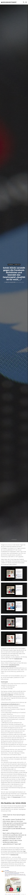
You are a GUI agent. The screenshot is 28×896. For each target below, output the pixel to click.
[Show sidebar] (26, 2)
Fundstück (17, 264)
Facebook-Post (18, 658)
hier (24, 851)
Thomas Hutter (16, 797)
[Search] (24, 2)
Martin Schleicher (10, 282)
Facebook (10, 264)
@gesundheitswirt (9, 2)
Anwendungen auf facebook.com (10, 704)
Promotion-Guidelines (7, 694)
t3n (9, 797)
